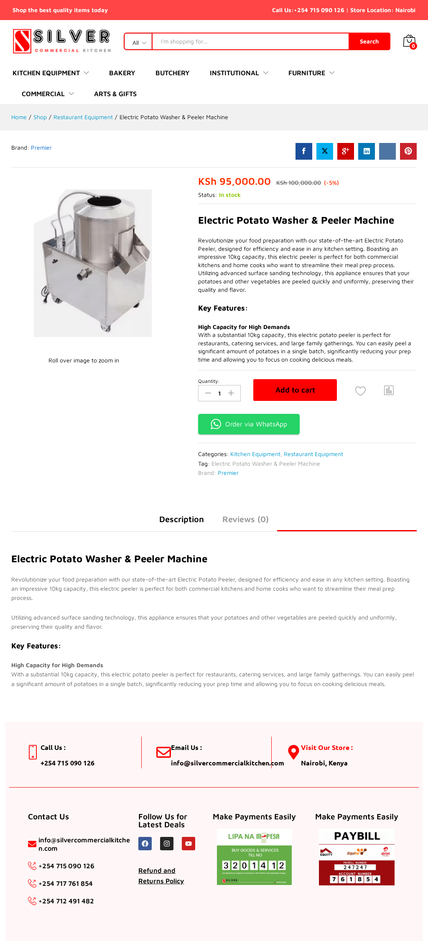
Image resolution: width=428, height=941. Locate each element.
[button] (389, 390)
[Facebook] (145, 843)
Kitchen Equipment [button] (46, 72)
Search (369, 41)
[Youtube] (188, 843)
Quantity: (209, 381)
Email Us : (186, 747)
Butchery (172, 72)
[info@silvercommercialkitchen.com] (32, 844)
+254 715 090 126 (319, 9)
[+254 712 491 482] (32, 901)
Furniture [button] (306, 72)
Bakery (122, 72)
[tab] (181, 523)
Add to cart (295, 389)
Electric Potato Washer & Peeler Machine (265, 463)
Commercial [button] (43, 93)
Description (181, 519)
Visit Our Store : (327, 747)
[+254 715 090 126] (32, 866)
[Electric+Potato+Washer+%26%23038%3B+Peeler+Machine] (324, 151)
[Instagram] (166, 843)
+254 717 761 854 (65, 883)
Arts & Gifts (115, 93)
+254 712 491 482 (66, 901)
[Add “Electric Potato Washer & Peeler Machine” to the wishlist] (360, 391)
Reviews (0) (245, 519)
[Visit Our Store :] (293, 752)
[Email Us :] (163, 752)
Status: (207, 194)
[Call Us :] (33, 752)
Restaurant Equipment (313, 453)
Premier (41, 147)
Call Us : (53, 747)
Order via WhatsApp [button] (256, 424)
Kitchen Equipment (255, 453)
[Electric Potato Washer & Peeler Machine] (304, 151)
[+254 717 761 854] (32, 883)
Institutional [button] (234, 72)
